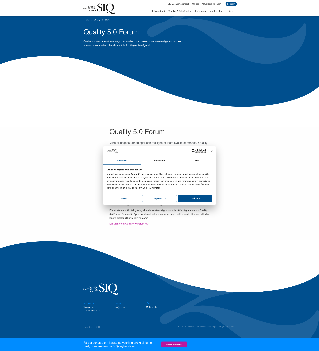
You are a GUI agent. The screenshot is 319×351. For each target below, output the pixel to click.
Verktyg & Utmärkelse (180, 10)
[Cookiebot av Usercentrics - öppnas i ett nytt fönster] (195, 151)
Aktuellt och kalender (211, 3)
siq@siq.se (120, 307)
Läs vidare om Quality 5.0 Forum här (128, 223)
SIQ (99, 8)
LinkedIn (153, 307)
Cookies (87, 327)
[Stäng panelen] (211, 151)
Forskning (200, 10)
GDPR (99, 327)
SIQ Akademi (158, 10)
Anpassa (158, 198)
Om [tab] (197, 160)
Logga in (231, 3)
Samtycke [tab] (122, 160)
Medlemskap (216, 10)
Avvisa (124, 198)
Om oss (195, 3)
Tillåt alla (195, 198)
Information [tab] (159, 160)
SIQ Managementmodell (178, 3)
